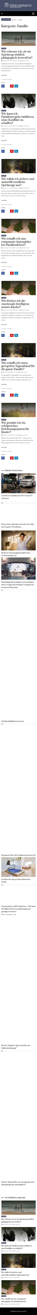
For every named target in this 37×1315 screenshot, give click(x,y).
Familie (4, 48)
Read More (4, 75)
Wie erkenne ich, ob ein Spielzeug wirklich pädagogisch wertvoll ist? (16, 55)
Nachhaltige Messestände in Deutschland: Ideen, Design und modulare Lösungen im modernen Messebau (17, 585)
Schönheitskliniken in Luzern (12, 721)
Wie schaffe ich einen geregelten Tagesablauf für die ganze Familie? (18, 366)
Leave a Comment (7, 79)
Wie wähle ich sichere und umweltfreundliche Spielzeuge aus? (17, 182)
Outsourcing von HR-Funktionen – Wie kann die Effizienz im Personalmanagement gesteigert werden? (18, 909)
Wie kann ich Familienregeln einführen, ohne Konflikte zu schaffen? (17, 118)
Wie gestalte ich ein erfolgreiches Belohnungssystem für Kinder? (15, 427)
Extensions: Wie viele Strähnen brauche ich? (18, 855)
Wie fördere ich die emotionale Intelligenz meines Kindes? (15, 304)
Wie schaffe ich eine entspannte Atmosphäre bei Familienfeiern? (16, 242)
